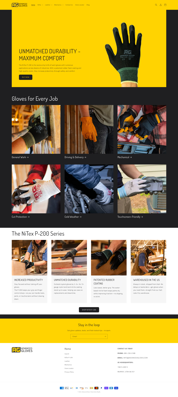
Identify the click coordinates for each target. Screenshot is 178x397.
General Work (19, 157)
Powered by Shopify (95, 392)
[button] (40, 5)
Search (67, 354)
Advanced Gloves (86, 392)
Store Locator (69, 368)
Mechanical (123, 157)
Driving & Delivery (74, 157)
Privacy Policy (69, 372)
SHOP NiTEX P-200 (89, 310)
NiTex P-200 (69, 357)
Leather (67, 361)
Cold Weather (72, 216)
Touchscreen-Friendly (129, 216)
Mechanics (68, 365)
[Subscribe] (105, 336)
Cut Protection (19, 216)
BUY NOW (25, 77)
